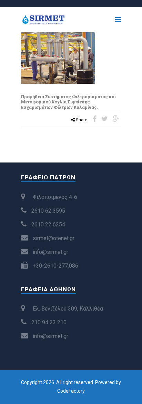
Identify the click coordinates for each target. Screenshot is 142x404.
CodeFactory (71, 391)
